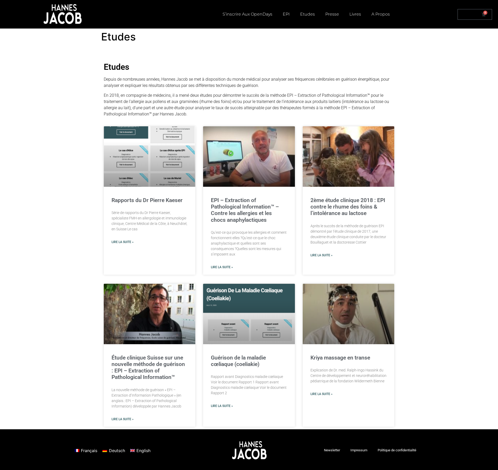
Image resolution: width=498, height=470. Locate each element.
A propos (380, 14)
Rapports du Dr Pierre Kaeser (147, 200)
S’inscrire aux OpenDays (247, 14)
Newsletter (332, 450)
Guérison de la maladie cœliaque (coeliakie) (238, 361)
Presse (332, 14)
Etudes (307, 14)
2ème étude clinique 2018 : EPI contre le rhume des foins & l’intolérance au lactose (347, 206)
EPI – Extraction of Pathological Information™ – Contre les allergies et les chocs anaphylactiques (245, 210)
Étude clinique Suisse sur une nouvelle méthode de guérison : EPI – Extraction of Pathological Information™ (148, 368)
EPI (286, 14)
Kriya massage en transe (340, 358)
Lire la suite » (123, 242)
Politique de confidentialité (397, 450)
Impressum (358, 450)
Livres (355, 14)
